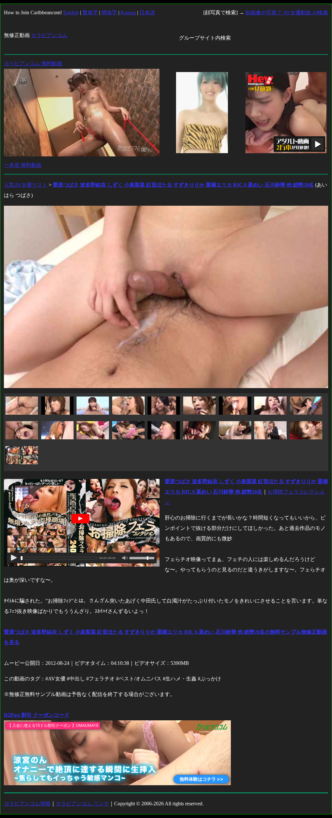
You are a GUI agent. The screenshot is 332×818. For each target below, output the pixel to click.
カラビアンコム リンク (82, 803)
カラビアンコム (49, 35)
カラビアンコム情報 (27, 803)
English (71, 12)
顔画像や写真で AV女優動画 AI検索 (286, 12)
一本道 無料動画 (23, 165)
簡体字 (109, 12)
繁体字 (90, 12)
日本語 (147, 12)
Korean (128, 12)
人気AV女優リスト (25, 185)
